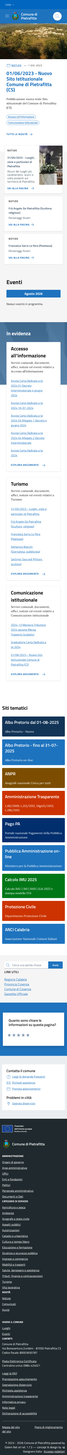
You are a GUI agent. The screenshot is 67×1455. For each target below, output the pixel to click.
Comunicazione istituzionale (23, 122)
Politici (6, 1185)
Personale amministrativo (17, 1191)
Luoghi (6, 1328)
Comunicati (9, 1304)
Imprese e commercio (15, 1259)
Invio (55, 965)
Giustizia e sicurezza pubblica (20, 1253)
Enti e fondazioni (12, 1179)
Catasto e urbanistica (15, 1236)
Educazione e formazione (17, 1247)
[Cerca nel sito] (57, 16)
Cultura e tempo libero (15, 1242)
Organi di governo (13, 1162)
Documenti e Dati (12, 1196)
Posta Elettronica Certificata (19, 1361)
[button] (10, 4)
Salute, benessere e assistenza (20, 1270)
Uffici (5, 1173)
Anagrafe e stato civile (15, 1219)
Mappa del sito (11, 1427)
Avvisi (5, 1310)
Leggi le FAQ (9, 1373)
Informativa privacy (14, 1402)
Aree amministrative (14, 1168)
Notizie (6, 1298)
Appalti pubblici (11, 1224)
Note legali (8, 1408)
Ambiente (8, 1213)
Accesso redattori (54, 1451)
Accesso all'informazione (21, 116)
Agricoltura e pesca (13, 1207)
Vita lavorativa (11, 1287)
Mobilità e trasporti (13, 1264)
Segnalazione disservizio (17, 1385)
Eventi (6, 1334)
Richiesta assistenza (14, 1390)
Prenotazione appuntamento (19, 1379)
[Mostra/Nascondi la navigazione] (7, 16)
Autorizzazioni (10, 1230)
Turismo (7, 1282)
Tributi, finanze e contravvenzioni (22, 1276)
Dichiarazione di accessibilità (19, 1413)
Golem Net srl (13, 1447)
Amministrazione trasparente (20, 1396)
